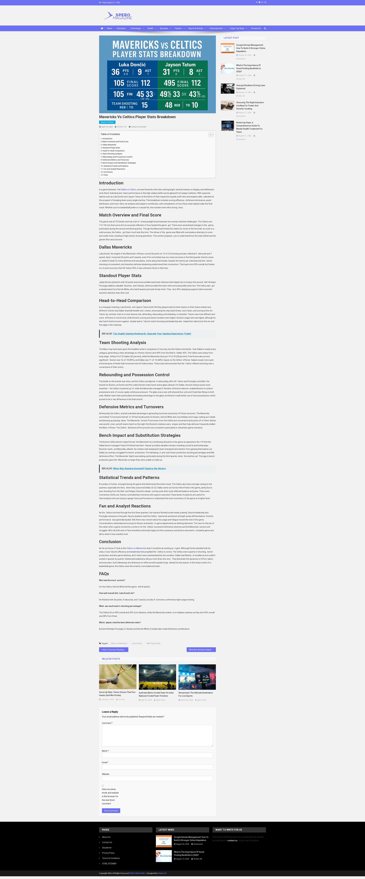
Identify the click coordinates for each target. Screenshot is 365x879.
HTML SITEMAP (109, 863)
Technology (135, 28)
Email (105, 762)
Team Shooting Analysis (112, 154)
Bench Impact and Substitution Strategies (119, 163)
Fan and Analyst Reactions (114, 169)
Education (121, 28)
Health (150, 28)
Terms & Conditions (111, 858)
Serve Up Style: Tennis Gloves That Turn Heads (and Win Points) (117, 693)
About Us (106, 837)
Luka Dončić (137, 643)
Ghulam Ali (122, 127)
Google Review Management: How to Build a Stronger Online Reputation (250, 48)
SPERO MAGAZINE (137, 873)
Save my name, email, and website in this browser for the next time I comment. (110, 796)
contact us (232, 840)
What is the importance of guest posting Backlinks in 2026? (248, 68)
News (109, 28)
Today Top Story (237, 28)
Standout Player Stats (111, 148)
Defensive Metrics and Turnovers (116, 160)
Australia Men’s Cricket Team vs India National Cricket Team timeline (156, 694)
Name (105, 751)
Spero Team (160, 700)
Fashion (178, 28)
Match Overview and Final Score (115, 142)
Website (105, 774)
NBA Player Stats (153, 643)
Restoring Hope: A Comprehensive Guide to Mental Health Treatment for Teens (249, 127)
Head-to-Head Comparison (114, 151)
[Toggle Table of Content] (209, 134)
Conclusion (108, 172)
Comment (107, 723)
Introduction (107, 139)
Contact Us (256, 28)
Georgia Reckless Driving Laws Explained (250, 87)
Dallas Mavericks (109, 145)
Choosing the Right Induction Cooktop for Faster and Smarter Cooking (250, 105)
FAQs (106, 175)
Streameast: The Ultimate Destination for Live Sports (196, 694)
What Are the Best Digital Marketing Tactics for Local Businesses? (202, 650)
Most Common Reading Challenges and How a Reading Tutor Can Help (115, 650)
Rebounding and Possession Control (117, 157)
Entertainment (216, 28)
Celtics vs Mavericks (118, 643)
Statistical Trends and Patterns (116, 166)
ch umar (121, 699)
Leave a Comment (138, 127)
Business (164, 28)
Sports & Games (195, 28)
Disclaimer (107, 848)
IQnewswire (241, 59)
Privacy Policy (108, 853)
